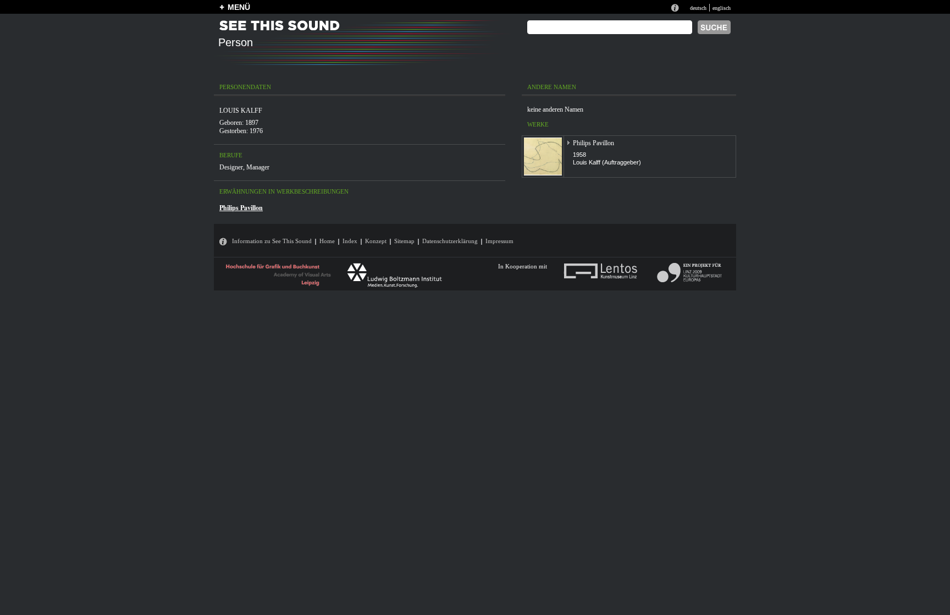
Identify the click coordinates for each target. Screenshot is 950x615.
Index (350, 241)
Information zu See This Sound (272, 241)
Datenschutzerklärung (450, 241)
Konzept (375, 241)
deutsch (698, 8)
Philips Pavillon (241, 207)
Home (327, 241)
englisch (721, 8)
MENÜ (239, 7)
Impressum (499, 241)
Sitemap (404, 241)
